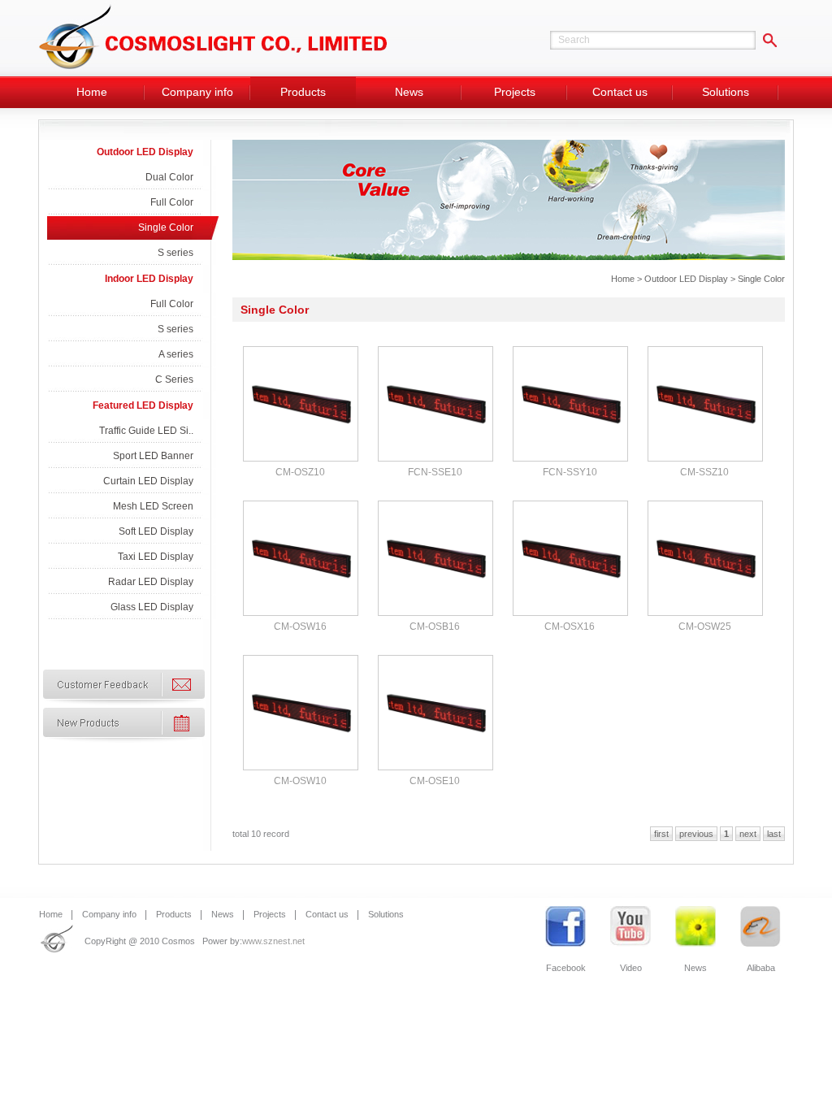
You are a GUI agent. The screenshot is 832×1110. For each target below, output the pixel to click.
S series (175, 252)
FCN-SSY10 (570, 472)
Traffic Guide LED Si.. (146, 430)
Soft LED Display (156, 531)
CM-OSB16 (435, 626)
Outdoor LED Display (145, 152)
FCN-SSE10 (435, 472)
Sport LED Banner (153, 456)
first (661, 834)
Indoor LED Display (149, 278)
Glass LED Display (151, 607)
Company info (197, 91)
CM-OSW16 (300, 626)
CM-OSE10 (435, 781)
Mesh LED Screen (153, 506)
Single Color (165, 227)
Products (303, 91)
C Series (174, 379)
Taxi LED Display (155, 556)
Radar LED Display (150, 582)
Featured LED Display (143, 405)
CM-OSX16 (569, 626)
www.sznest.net (273, 941)
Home (91, 91)
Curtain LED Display (148, 481)
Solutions (725, 91)
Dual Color (169, 177)
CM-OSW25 (704, 626)
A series (175, 354)
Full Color (171, 202)
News (409, 91)
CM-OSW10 (300, 781)
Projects (514, 91)
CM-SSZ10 (704, 472)
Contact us (620, 91)
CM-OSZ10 (300, 472)
